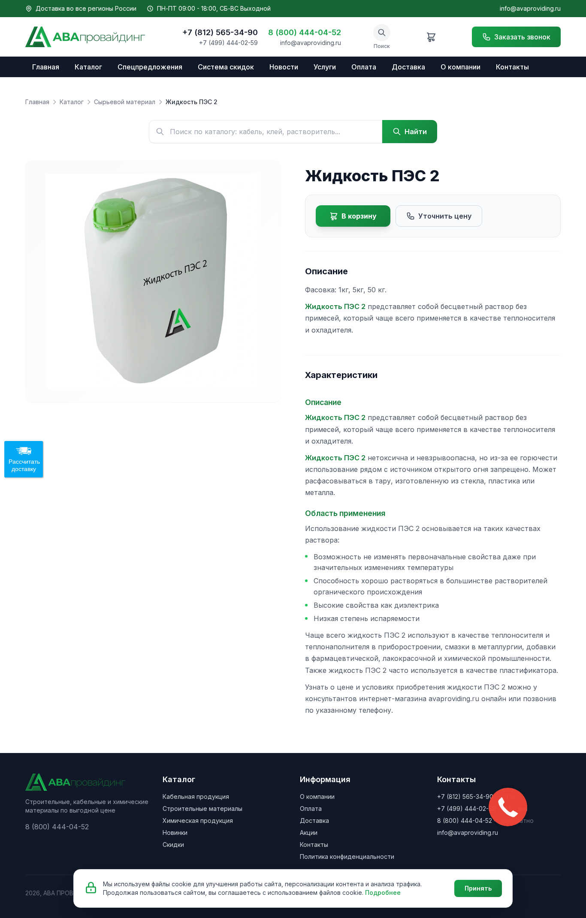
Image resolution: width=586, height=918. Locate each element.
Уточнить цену (444, 216)
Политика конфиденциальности (347, 856)
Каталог (88, 67)
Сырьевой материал (124, 101)
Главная (45, 67)
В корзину (359, 216)
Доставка (408, 67)
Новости (283, 67)
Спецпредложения (150, 67)
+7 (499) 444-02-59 (228, 42)
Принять (478, 888)
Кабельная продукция (196, 796)
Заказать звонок (522, 37)
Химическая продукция (198, 820)
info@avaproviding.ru (530, 8)
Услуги (325, 67)
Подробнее (383, 892)
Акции (308, 832)
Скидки (173, 844)
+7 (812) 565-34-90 (220, 32)
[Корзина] (431, 36)
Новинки (175, 832)
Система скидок (226, 67)
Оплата (363, 67)
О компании (460, 67)
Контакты (512, 67)
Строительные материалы (202, 808)
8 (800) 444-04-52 (304, 32)
